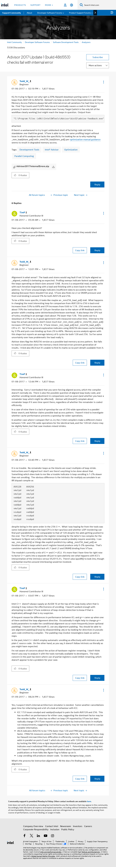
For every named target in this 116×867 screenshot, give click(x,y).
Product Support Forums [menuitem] (80, 12)
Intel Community (14, 42)
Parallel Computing (24, 156)
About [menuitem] (29, 12)
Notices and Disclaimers (91, 851)
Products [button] (20, 4)
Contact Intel (51, 826)
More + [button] (49, 4)
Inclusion (54, 829)
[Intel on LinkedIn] (38, 836)
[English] (71, 5)
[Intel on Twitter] (31, 836)
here (89, 801)
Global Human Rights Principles (43, 856)
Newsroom (65, 826)
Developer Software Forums (37, 42)
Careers (88, 826)
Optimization (71, 149)
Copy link (79, 250)
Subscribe (98, 57)
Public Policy (67, 829)
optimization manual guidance (85, 139)
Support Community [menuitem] (11, 12)
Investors (77, 826)
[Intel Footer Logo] (10, 842)
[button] (103, 81)
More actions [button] (95, 65)
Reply (97, 184)
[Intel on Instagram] (52, 836)
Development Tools (29, 149)
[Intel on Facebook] (24, 836)
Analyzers (86, 42)
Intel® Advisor (52, 149)
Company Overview (33, 826)
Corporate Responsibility (35, 829)
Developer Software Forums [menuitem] (49, 12)
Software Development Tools (66, 42)
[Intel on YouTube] (45, 836)
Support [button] (35, 4)
